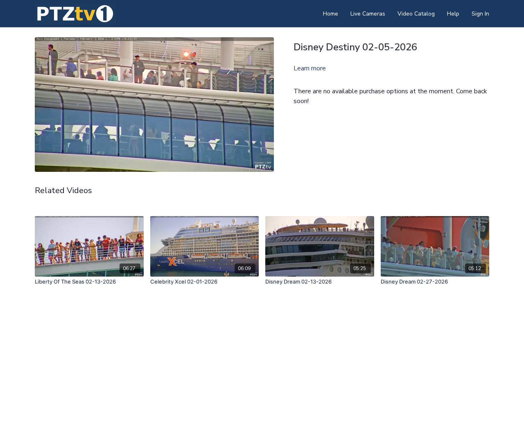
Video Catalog (416, 14)
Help (453, 14)
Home (330, 14)
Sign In (480, 14)
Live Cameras (367, 14)
